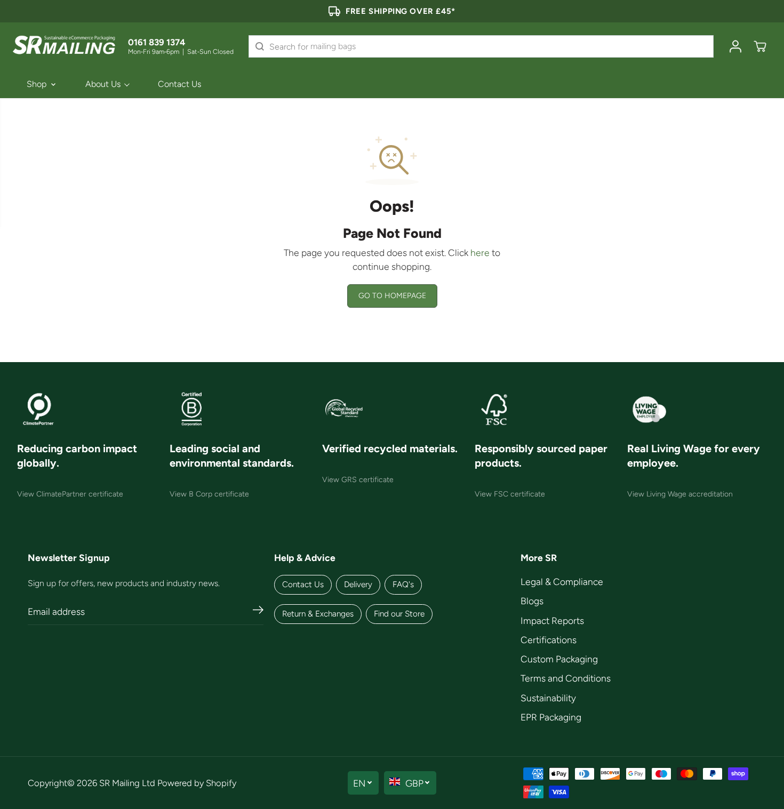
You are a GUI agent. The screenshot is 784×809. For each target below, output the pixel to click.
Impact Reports (552, 620)
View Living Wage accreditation (680, 494)
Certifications (549, 639)
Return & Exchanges (318, 613)
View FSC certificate (510, 494)
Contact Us (179, 84)
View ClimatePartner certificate (70, 494)
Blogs (532, 600)
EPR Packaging (551, 717)
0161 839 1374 (157, 42)
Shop (36, 84)
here (480, 252)
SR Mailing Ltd (127, 783)
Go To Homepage (392, 295)
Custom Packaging (559, 658)
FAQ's (403, 584)
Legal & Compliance (562, 581)
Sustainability (548, 697)
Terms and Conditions (566, 678)
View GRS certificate (358, 479)
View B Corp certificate (209, 494)
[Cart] (760, 46)
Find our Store (399, 613)
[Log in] (735, 46)
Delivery (358, 584)
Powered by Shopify (196, 783)
